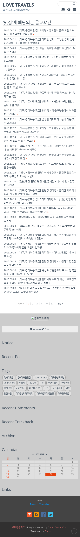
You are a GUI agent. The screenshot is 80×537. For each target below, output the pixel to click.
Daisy (48, 531)
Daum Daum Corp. (58, 527)
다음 (59, 303)
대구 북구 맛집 (34, 388)
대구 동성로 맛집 (57, 377)
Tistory (29, 514)
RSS (36, 514)
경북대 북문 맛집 (23, 377)
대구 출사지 (57, 388)
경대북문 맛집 (9, 383)
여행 (67, 388)
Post (47, 329)
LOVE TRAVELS (18, 5)
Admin (68, 9)
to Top (74, 531)
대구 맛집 (32, 383)
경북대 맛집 (8, 377)
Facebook (43, 514)
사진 (42, 383)
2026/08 (40, 454)
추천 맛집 (7, 388)
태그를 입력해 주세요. (24, 393)
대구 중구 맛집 (63, 393)
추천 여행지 (52, 383)
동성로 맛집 (20, 388)
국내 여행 (65, 383)
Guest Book (62, 9)
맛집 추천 (7, 393)
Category (74, 9)
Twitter (50, 514)
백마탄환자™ (18, 527)
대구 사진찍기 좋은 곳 (45, 393)
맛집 (46, 388)
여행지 (21, 383)
